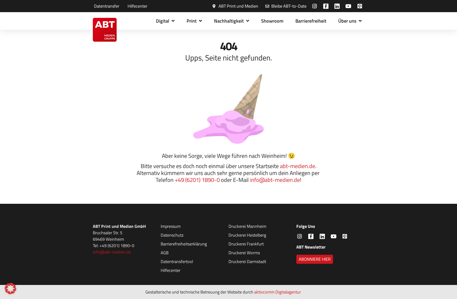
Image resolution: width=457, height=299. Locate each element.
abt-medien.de (297, 166)
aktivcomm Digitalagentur (277, 292)
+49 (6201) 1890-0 (197, 179)
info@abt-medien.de (275, 179)
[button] (10, 288)
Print (192, 21)
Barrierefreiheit (310, 21)
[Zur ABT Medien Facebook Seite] (326, 6)
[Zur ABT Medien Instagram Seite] (315, 6)
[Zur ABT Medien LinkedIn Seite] (338, 6)
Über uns (347, 21)
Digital (162, 21)
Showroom (272, 21)
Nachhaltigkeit (229, 21)
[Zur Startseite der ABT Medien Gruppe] (105, 30)
